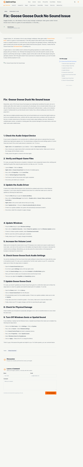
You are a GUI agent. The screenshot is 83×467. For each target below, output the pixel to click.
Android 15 (14, 5)
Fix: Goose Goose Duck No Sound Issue (68, 61)
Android (34, 1)
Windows (59, 1)
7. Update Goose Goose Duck (68, 78)
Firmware (46, 5)
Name (5, 373)
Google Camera (32, 5)
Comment (6, 378)
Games (39, 1)
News (29, 1)
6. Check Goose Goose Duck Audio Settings (69, 75)
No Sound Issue (18, 46)
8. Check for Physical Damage (68, 80)
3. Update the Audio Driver (67, 67)
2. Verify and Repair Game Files (68, 65)
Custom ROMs (40, 5)
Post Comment (51, 392)
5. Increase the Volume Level (67, 72)
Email (31, 373)
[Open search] (75, 2)
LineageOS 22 (20, 5)
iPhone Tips (52, 5)
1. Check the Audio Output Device (68, 63)
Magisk (26, 5)
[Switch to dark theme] (78, 2)
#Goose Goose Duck (12, 350)
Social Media (52, 1)
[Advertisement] (30, 129)
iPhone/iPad (45, 1)
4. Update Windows (65, 70)
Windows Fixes (59, 5)
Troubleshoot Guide (14, 11)
